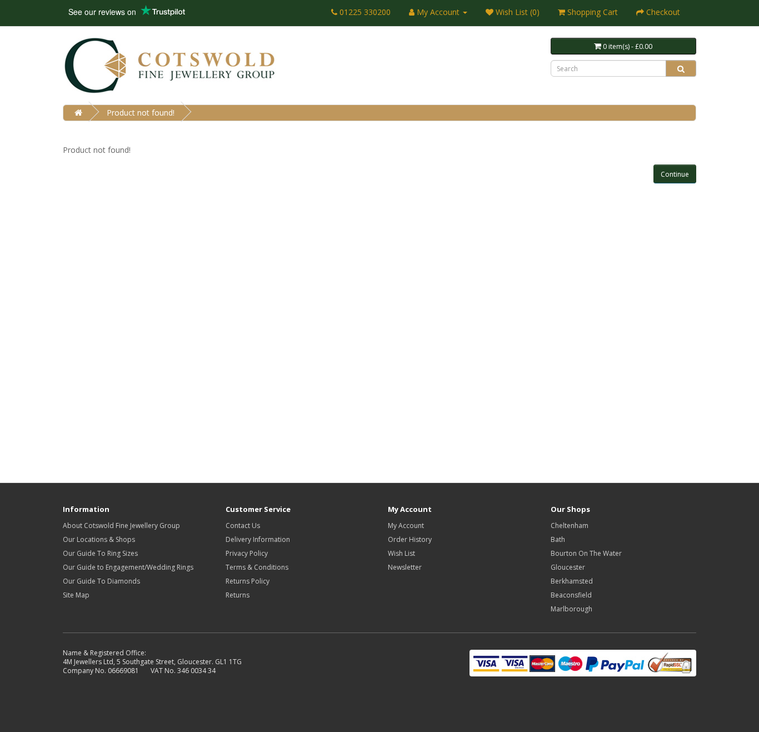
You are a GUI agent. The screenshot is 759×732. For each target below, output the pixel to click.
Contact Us (243, 525)
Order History (410, 539)
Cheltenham (569, 525)
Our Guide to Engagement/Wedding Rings (128, 567)
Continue (675, 174)
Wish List (401, 553)
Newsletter (405, 567)
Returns (237, 595)
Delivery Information (258, 539)
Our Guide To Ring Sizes (100, 553)
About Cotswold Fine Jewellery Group (121, 525)
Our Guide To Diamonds (101, 581)
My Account (406, 525)
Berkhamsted (572, 581)
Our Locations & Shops (99, 539)
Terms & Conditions (257, 567)
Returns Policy (247, 581)
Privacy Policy (247, 553)
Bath (558, 539)
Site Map (76, 595)
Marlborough (571, 609)
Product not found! (140, 112)
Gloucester (568, 567)
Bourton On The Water (586, 553)
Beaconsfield (571, 595)
